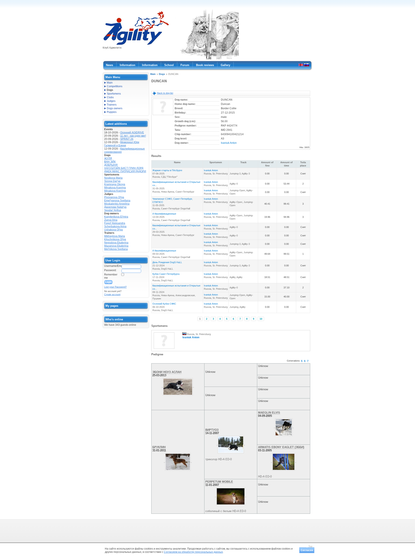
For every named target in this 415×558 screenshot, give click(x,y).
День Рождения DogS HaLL (167, 262)
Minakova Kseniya (115, 187)
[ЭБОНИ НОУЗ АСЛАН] (178, 385)
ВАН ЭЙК (110, 161)
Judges (111, 101)
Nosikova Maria (113, 177)
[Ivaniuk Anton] (164, 349)
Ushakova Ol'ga (113, 229)
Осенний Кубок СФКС (164, 303)
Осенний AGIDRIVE (132, 132)
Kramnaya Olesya (114, 184)
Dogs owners (114, 108)
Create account (112, 294)
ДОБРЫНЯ (111, 164)
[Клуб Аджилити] (136, 44)
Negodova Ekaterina (116, 242)
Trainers (112, 104)
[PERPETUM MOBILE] (230, 495)
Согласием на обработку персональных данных (193, 551)
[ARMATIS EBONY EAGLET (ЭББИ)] (283, 461)
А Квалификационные (164, 213)
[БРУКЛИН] (178, 461)
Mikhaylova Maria (114, 236)
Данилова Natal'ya (115, 207)
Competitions (114, 86)
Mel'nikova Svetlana (116, 249)
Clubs (110, 97)
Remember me (110, 276)
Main (153, 74)
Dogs (162, 74)
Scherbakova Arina (115, 226)
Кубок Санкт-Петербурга (165, 274)
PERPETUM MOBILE (219, 481)
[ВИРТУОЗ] (231, 443)
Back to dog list (165, 93)
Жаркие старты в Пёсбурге (167, 170)
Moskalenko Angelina (116, 203)
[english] (300, 64)
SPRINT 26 (126, 139)
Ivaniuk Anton (229, 142)
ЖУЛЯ (108, 158)
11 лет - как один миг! (133, 135)
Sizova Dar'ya (112, 181)
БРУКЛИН (159, 447)
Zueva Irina (110, 219)
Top (310, 546)
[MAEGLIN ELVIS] (284, 426)
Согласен (307, 550)
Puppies (112, 112)
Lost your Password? (115, 287)
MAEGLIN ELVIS (269, 412)
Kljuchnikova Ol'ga (115, 239)
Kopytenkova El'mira (116, 216)
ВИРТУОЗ (212, 430)
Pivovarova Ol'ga (114, 197)
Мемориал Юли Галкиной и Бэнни (121, 144)
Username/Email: (112, 265)
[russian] (306, 64)
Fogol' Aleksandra (114, 223)
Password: (110, 270)
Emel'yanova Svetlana (117, 200)
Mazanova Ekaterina (116, 245)
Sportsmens (114, 93)
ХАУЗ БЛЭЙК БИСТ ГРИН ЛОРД (123, 168)
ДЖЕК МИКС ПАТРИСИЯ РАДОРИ (125, 171)
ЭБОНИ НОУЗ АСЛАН (166, 372)
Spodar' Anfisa (112, 210)
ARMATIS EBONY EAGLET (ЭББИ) (281, 447)
